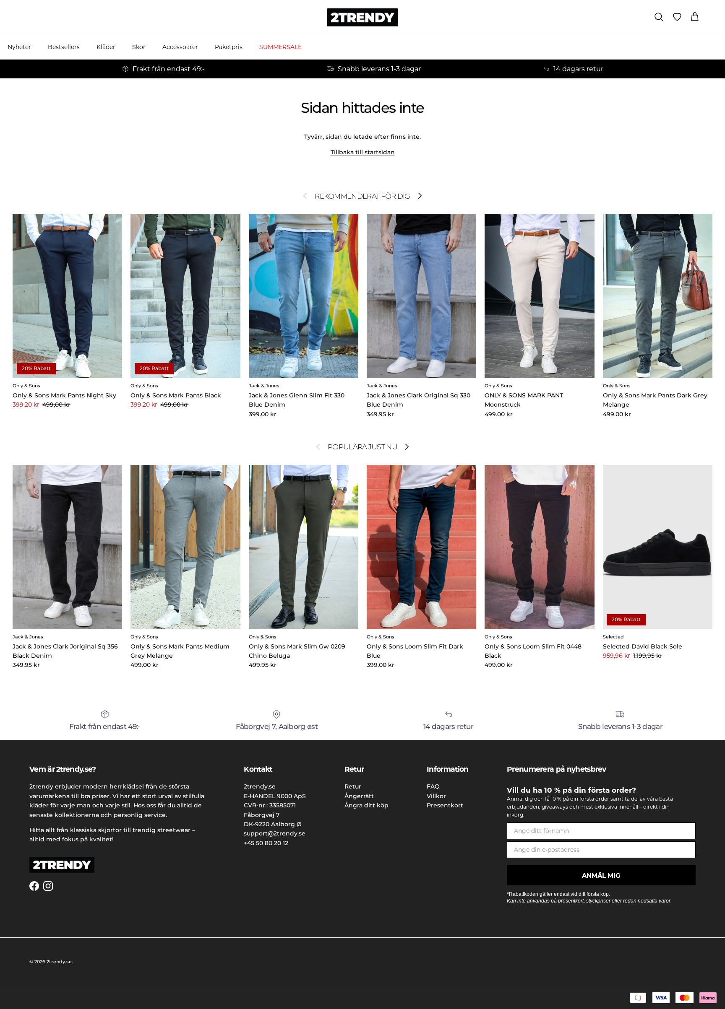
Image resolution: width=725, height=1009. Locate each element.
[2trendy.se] (362, 17)
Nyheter (19, 47)
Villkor (436, 796)
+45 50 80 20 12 (266, 843)
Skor (139, 47)
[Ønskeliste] (677, 17)
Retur (352, 786)
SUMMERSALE (280, 47)
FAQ (433, 786)
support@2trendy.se (274, 833)
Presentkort (445, 805)
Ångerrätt (359, 796)
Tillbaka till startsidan (363, 152)
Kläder (105, 47)
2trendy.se (59, 962)
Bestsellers (64, 47)
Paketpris (229, 47)
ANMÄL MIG (601, 875)
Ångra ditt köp (366, 805)
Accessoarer (180, 47)
